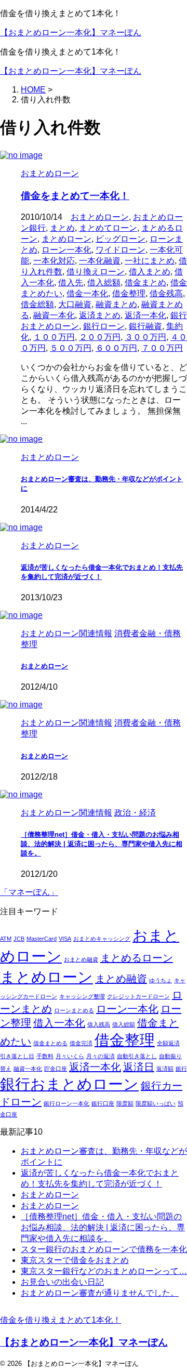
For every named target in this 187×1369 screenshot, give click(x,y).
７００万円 (162, 348)
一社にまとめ (150, 260)
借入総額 (104, 282)
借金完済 (81, 1043)
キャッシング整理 (82, 996)
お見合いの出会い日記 (62, 1282)
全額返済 (168, 1043)
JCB (19, 939)
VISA (65, 939)
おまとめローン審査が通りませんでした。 (100, 1292)
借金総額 (37, 304)
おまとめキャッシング (101, 939)
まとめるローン (136, 958)
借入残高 (98, 1024)
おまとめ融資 (81, 959)
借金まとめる (50, 1043)
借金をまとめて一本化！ (75, 195)
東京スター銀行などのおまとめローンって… (104, 1271)
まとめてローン (108, 227)
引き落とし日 (17, 1056)
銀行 (181, 1068)
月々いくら (70, 1056)
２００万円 (100, 337)
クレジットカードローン (138, 996)
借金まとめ (145, 282)
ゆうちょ (160, 980)
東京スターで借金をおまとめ (75, 1260)
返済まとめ (100, 315)
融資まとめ (116, 304)
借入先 (70, 282)
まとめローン (66, 238)
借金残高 (166, 293)
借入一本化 (59, 1023)
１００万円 (54, 337)
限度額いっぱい (156, 1103)
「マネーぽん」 (29, 892)
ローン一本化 (66, 249)
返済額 (164, 1068)
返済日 (138, 1067)
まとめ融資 (121, 978)
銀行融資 (145, 326)
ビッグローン (120, 238)
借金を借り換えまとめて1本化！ (60, 1319)
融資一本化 (54, 315)
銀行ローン (104, 326)
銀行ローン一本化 (66, 1103)
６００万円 (116, 348)
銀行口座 (102, 1103)
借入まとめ (149, 271)
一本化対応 (54, 260)
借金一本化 (87, 293)
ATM (5, 939)
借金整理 (128, 293)
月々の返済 (100, 1056)
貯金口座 (55, 1068)
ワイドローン (120, 249)
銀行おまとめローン (69, 1083)
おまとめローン (100, 217)
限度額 (124, 1103)
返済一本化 (145, 315)
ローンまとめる (74, 1010)
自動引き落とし (137, 1056)
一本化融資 (100, 260)
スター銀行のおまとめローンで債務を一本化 (104, 1249)
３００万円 (145, 337)
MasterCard (41, 939)
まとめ (62, 227)
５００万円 (70, 348)
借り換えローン (95, 271)
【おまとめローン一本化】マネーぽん (70, 32)
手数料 (45, 1056)
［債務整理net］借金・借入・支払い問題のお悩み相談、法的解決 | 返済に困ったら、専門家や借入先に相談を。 (101, 844)
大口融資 (74, 304)
